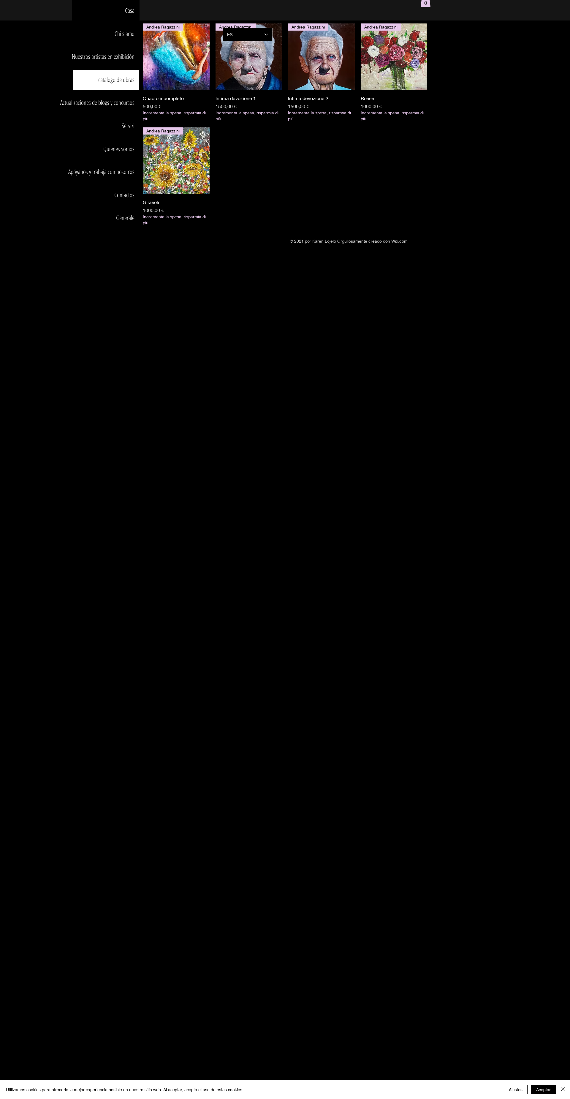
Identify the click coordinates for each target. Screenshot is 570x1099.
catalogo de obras (116, 79)
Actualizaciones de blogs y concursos (103, 102)
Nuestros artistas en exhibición (103, 56)
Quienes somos (118, 149)
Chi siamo (124, 33)
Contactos (124, 195)
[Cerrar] (562, 1089)
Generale (125, 218)
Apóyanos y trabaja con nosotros (103, 171)
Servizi (128, 125)
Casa (129, 10)
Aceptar (543, 1089)
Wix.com (399, 240)
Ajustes (515, 1089)
